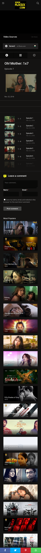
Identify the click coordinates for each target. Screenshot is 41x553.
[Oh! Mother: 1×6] (7, 55)
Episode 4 (29, 141)
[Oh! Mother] (20, 55)
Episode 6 (29, 156)
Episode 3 (29, 133)
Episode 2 (29, 126)
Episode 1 (29, 118)
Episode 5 (29, 148)
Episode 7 (29, 163)
